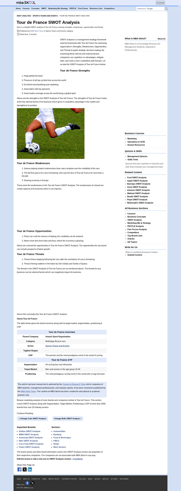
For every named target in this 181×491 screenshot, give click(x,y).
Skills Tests (132, 160)
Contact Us (36, 479)
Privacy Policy (54, 479)
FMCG (56, 441)
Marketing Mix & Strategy (139, 223)
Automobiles (59, 431)
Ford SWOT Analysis (137, 178)
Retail (56, 444)
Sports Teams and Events (57, 346)
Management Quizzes (137, 156)
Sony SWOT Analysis (137, 187)
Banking (57, 434)
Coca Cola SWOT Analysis (31, 444)
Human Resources (136, 145)
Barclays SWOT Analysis (138, 184)
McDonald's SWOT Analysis (140, 203)
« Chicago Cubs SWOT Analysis (32, 418)
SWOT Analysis (134, 220)
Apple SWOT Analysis (137, 181)
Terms (44, 479)
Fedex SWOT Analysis (29, 447)
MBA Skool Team (37, 31)
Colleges (82, 479)
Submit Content (134, 255)
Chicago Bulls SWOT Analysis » (67, 418)
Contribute (78, 459)
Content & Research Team (74, 384)
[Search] (166, 8)
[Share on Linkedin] (30, 471)
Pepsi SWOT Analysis (137, 200)
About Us (161, 39)
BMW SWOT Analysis (29, 434)
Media (90, 479)
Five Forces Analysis (137, 229)
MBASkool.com (28, 487)
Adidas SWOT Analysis (29, 431)
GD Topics (132, 242)
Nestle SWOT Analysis (137, 196)
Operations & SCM (136, 142)
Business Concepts (136, 217)
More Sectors (59, 447)
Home (19, 479)
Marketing (132, 139)
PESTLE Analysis (135, 226)
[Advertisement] (37, 55)
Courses (160, 3)
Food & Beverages (62, 438)
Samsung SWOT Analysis (31, 438)
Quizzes (97, 479)
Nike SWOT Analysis (28, 441)
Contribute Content (69, 479)
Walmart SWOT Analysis (138, 193)
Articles (131, 239)
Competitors (133, 232)
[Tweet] (25, 471)
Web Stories (124, 479)
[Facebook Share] (19, 471)
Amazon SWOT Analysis (138, 190)
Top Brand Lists (134, 236)
